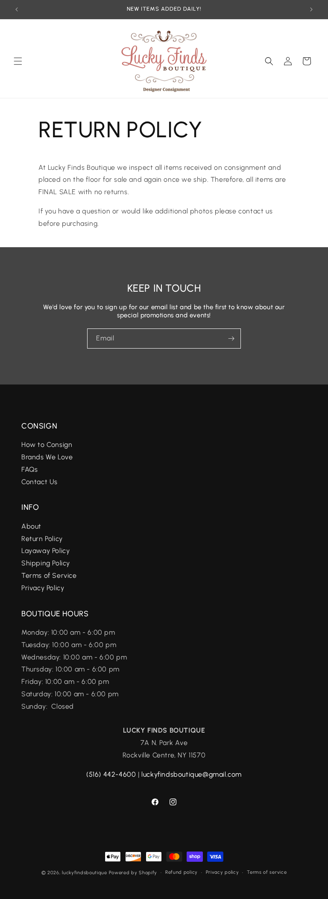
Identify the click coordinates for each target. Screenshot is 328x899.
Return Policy (42, 539)
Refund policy (181, 872)
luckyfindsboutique (84, 872)
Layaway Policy (45, 551)
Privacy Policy (42, 588)
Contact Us (39, 482)
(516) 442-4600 (111, 774)
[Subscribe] (231, 338)
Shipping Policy (45, 563)
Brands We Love (47, 457)
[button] (18, 61)
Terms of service (267, 872)
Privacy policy (222, 872)
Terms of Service (49, 575)
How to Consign (46, 445)
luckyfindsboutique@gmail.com (191, 774)
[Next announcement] (311, 9)
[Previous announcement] (16, 9)
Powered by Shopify (133, 872)
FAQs (30, 469)
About (31, 526)
